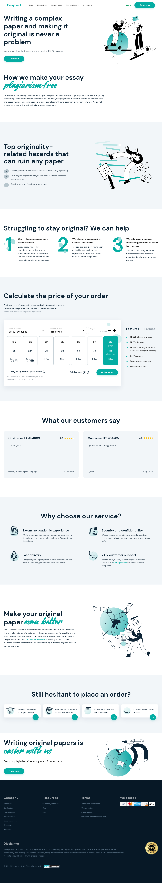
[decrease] (109, 330)
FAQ (44, 812)
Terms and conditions (90, 803)
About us (86, 5)
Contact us (8, 808)
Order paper (107, 372)
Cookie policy (87, 808)
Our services (71, 5)
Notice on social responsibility (94, 816)
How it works (9, 816)
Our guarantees (10, 821)
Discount (8, 825)
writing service (120, 562)
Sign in (128, 5)
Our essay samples (50, 803)
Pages (92, 329)
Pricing (30, 5)
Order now (144, 5)
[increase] (114, 330)
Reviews (7, 829)
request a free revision (36, 639)
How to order (56, 5)
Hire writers (42, 5)
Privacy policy (87, 812)
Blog (44, 808)
